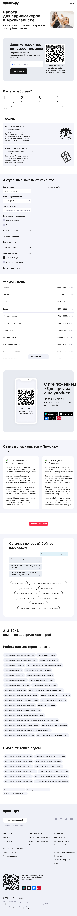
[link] (51, 414)
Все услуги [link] (7, 841)
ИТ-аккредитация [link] (61, 841)
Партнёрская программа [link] (64, 852)
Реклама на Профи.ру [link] (63, 845)
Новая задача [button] (9, 837)
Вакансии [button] (58, 856)
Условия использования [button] (13, 848)
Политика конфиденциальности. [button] (25, 908)
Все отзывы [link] (8, 845)
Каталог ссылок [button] (9, 852)
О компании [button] (59, 837)
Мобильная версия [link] (11, 856)
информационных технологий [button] (14, 904)
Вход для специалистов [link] (38, 841)
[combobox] (17, 210)
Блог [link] (56, 863)
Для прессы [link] (59, 848)
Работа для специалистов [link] (39, 845)
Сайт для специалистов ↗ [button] (39, 837)
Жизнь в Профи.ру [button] (62, 859)
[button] (17, 231)
